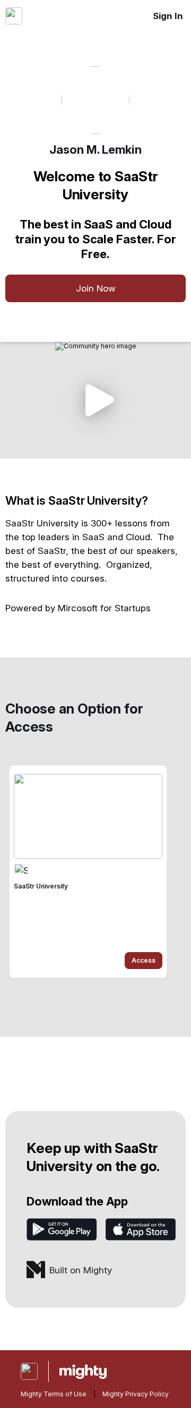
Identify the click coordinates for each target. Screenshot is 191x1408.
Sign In (168, 16)
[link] (88, 871)
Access (143, 960)
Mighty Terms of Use (53, 1394)
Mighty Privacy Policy (135, 1394)
